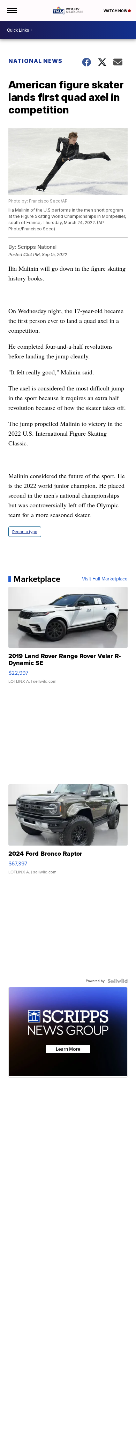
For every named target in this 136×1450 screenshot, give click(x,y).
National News (35, 60)
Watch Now (116, 11)
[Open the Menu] (11, 10)
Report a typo (24, 532)
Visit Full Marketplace (105, 579)
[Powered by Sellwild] (117, 980)
